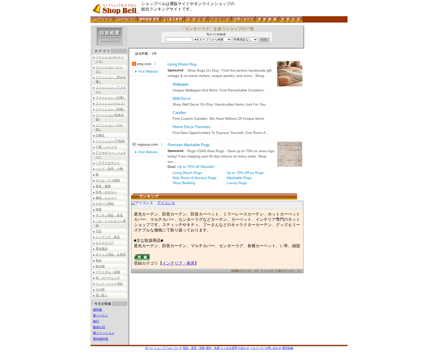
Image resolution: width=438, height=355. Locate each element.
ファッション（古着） (111, 97)
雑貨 (99, 209)
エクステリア (105, 243)
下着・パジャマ (106, 147)
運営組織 (287, 347)
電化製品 (102, 248)
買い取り (102, 295)
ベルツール (257, 347)
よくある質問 (229, 347)
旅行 (96, 321)
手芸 (99, 231)
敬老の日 (99, 327)
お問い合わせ (273, 347)
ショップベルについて (168, 347)
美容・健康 (103, 186)
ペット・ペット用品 (109, 283)
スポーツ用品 (105, 203)
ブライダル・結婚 (108, 272)
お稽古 (100, 135)
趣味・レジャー (106, 198)
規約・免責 (213, 347)
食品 (99, 260)
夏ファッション (103, 333)
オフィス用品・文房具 (111, 254)
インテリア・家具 (108, 237)
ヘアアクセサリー (108, 163)
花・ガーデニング (108, 278)
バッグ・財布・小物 (109, 168)
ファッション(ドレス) (110, 103)
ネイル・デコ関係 (108, 180)
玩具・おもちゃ (106, 192)
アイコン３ (166, 203)
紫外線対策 (100, 339)
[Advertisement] (325, 101)
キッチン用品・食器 (109, 215)
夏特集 (97, 309)
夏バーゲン (100, 315)
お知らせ (243, 347)
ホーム (149, 347)
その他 (100, 289)
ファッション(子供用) (110, 141)
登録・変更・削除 (194, 347)
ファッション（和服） (111, 109)
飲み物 (100, 266)
